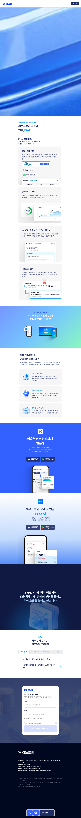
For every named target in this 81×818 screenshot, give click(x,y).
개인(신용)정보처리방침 (30, 782)
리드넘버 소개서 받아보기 (40, 729)
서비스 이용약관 (42, 782)
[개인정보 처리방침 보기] (56, 723)
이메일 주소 (26, 710)
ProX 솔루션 (35, 652)
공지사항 (20, 782)
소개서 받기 (45, 813)
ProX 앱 (57, 652)
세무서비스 (24, 652)
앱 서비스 (75, 4)
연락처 (26, 701)
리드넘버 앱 (46, 652)
